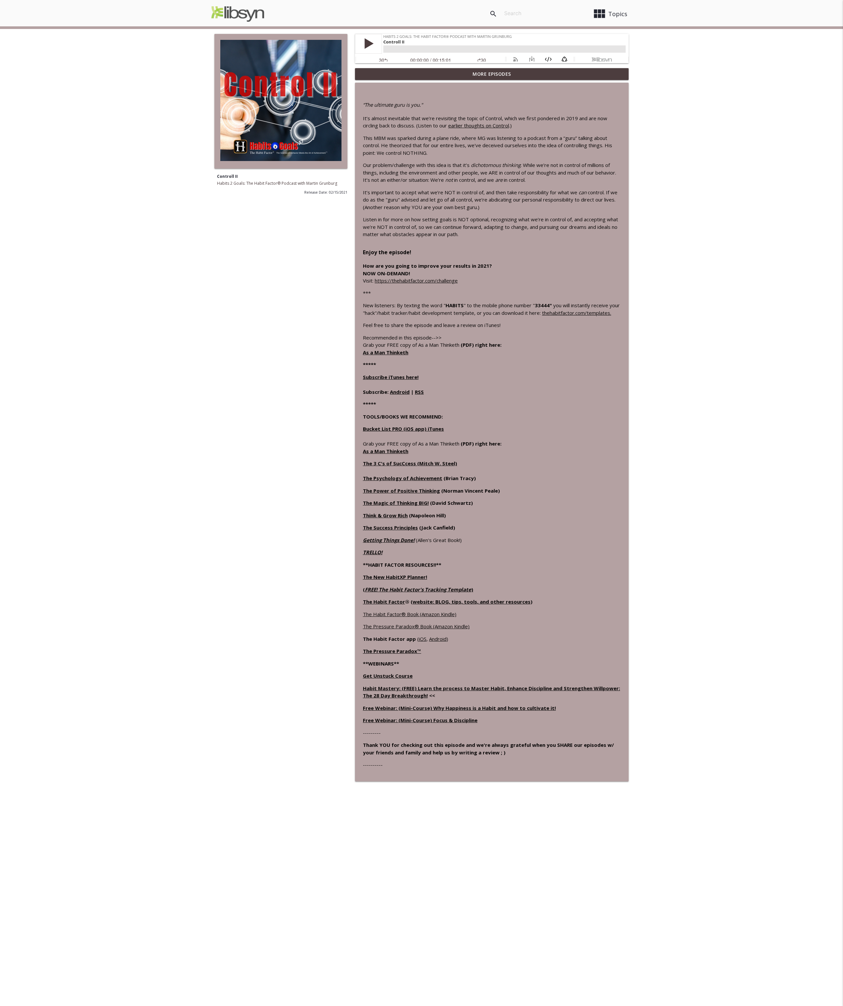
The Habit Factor (384, 601)
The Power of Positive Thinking (401, 490)
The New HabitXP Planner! (395, 577)
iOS (422, 639)
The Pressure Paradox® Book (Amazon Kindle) (416, 626)
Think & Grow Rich (385, 515)
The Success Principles (390, 527)
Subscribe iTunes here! (391, 377)
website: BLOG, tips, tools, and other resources (471, 601)
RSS (419, 392)
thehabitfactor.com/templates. (576, 313)
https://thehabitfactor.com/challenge (416, 280)
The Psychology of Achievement (402, 478)
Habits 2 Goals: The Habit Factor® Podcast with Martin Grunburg (277, 183)
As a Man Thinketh (385, 352)
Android (400, 392)
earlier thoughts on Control (478, 125)
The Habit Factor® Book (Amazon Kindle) (409, 614)
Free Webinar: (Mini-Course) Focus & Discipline (420, 720)
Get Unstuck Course (388, 675)
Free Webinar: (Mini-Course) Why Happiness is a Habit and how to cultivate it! (459, 708)
